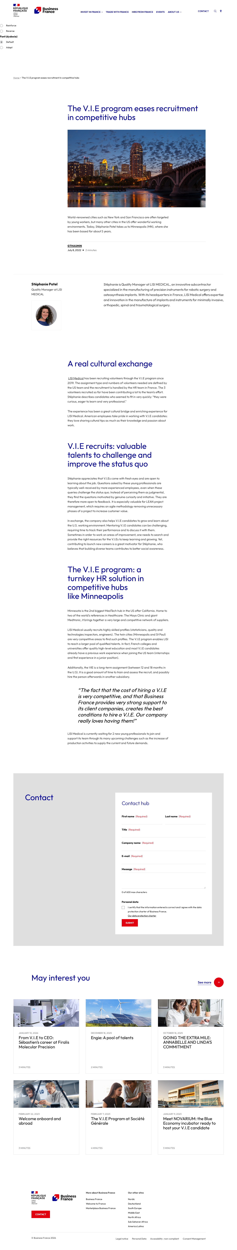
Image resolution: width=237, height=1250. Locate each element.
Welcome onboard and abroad (40, 1121)
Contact (203, 11)
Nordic (131, 1199)
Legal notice (122, 1238)
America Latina (136, 1226)
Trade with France (117, 12)
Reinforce (11, 25)
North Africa (134, 1217)
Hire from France (142, 12)
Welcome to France (96, 1203)
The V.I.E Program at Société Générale (117, 1121)
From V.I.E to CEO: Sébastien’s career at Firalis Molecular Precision (44, 1042)
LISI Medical (76, 378)
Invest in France (90, 12)
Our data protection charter (142, 915)
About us (173, 12)
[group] (118, 307)
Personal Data (139, 1238)
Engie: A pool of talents (112, 1037)
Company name (138, 842)
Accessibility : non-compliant (164, 1238)
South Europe (135, 1208)
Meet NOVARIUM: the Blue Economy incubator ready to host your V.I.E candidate (189, 1123)
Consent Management (194, 1238)
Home (16, 77)
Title (131, 829)
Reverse (10, 31)
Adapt (9, 47)
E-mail (132, 856)
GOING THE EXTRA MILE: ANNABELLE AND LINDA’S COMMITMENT (187, 1042)
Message (133, 869)
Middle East (134, 1212)
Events (160, 12)
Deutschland (134, 1203)
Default (10, 41)
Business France (94, 1199)
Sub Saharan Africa (138, 1221)
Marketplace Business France (101, 1208)
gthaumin (75, 245)
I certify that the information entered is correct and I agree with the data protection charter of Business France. (165, 911)
